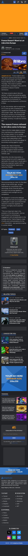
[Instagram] (9, 537)
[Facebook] (14, 532)
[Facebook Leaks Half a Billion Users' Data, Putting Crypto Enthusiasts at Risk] (5, 320)
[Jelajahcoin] (2, 2)
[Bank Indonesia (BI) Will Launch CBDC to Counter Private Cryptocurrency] (5, 360)
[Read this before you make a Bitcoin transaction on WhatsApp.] (5, 350)
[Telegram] (19, 532)
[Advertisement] (14, 18)
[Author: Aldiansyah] (2, 48)
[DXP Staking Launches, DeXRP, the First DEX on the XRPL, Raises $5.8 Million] (21, 417)
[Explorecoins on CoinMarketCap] (26, 34)
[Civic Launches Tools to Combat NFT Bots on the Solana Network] (5, 340)
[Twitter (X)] (9, 532)
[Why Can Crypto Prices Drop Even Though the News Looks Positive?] (21, 408)
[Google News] (19, 537)
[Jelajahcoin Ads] (14, 175)
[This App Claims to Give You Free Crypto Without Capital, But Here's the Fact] (21, 400)
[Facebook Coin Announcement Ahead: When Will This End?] (5, 310)
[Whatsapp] (14, 537)
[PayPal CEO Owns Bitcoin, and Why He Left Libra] (5, 300)
